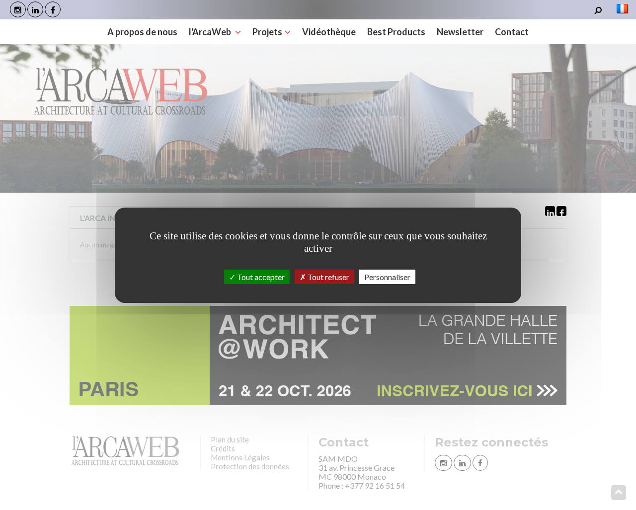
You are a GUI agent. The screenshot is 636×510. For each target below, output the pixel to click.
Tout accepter (260, 276)
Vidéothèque (329, 31)
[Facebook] (53, 9)
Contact (512, 31)
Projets (267, 31)
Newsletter (460, 31)
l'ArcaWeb (211, 31)
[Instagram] (18, 9)
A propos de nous (142, 31)
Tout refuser (327, 276)
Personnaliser (387, 276)
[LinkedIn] (35, 9)
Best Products (396, 31)
